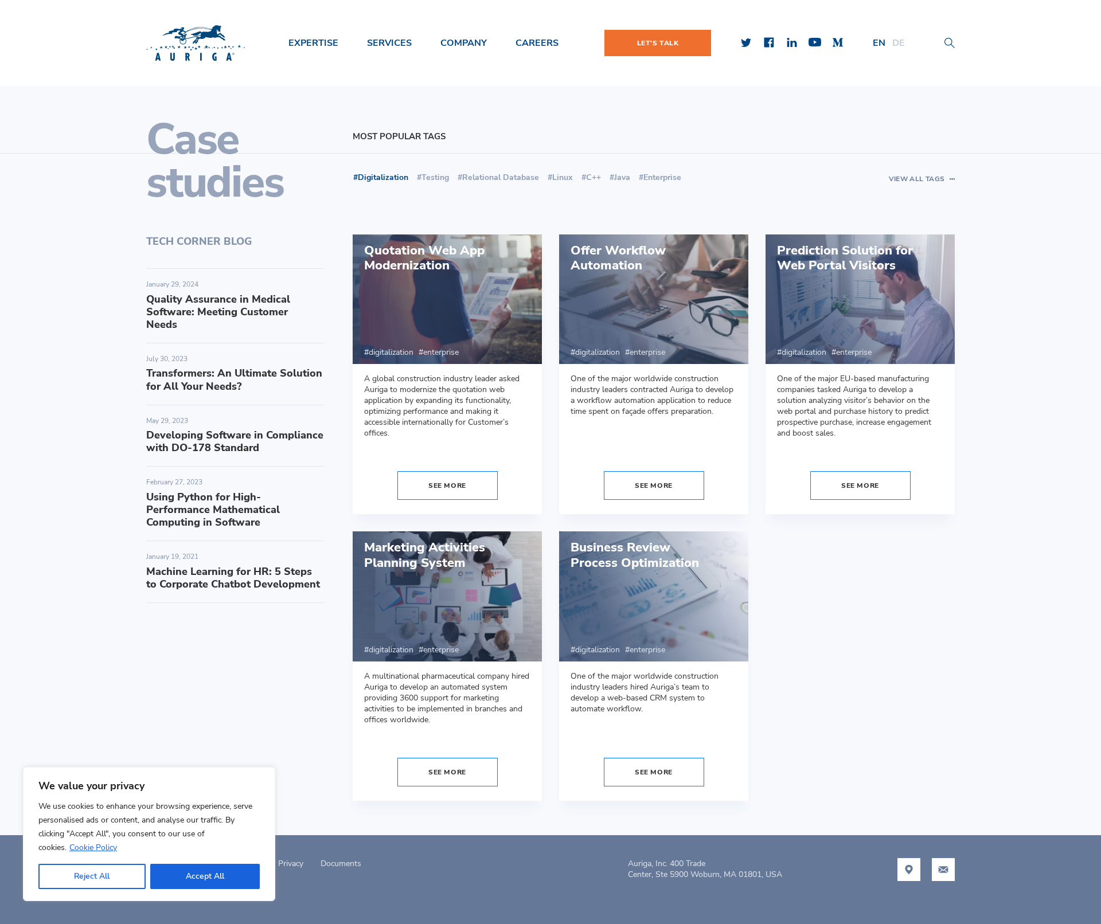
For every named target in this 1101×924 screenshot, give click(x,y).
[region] (149, 834)
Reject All (92, 876)
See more (447, 485)
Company (463, 43)
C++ (593, 177)
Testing (435, 177)
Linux (562, 177)
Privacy (290, 863)
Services (389, 43)
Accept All (205, 876)
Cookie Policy (93, 847)
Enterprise (662, 177)
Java (622, 177)
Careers (537, 43)
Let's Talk (658, 43)
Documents (341, 863)
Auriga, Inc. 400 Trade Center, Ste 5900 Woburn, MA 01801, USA (705, 869)
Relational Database (500, 177)
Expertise (313, 43)
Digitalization (391, 352)
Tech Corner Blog (199, 241)
